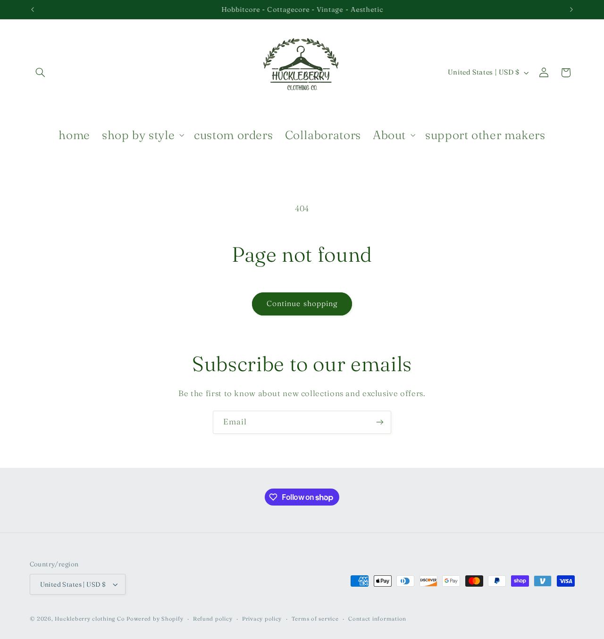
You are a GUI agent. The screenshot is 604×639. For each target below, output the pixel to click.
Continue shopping (302, 303)
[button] (40, 72)
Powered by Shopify (154, 618)
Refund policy (213, 618)
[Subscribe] (380, 422)
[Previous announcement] (32, 9)
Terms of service (315, 618)
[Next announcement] (571, 9)
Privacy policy (262, 618)
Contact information (377, 618)
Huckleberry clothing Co (90, 618)
